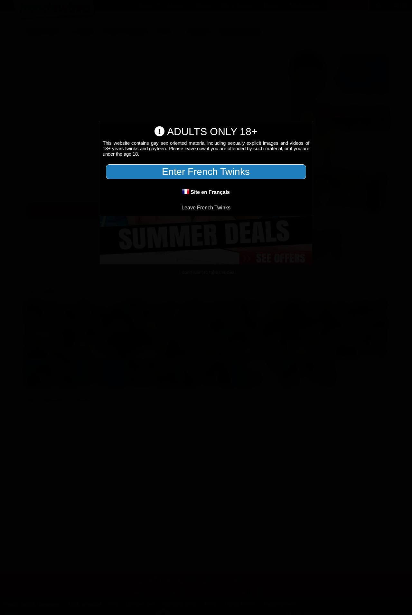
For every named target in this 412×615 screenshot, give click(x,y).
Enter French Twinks (206, 171)
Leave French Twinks (206, 207)
